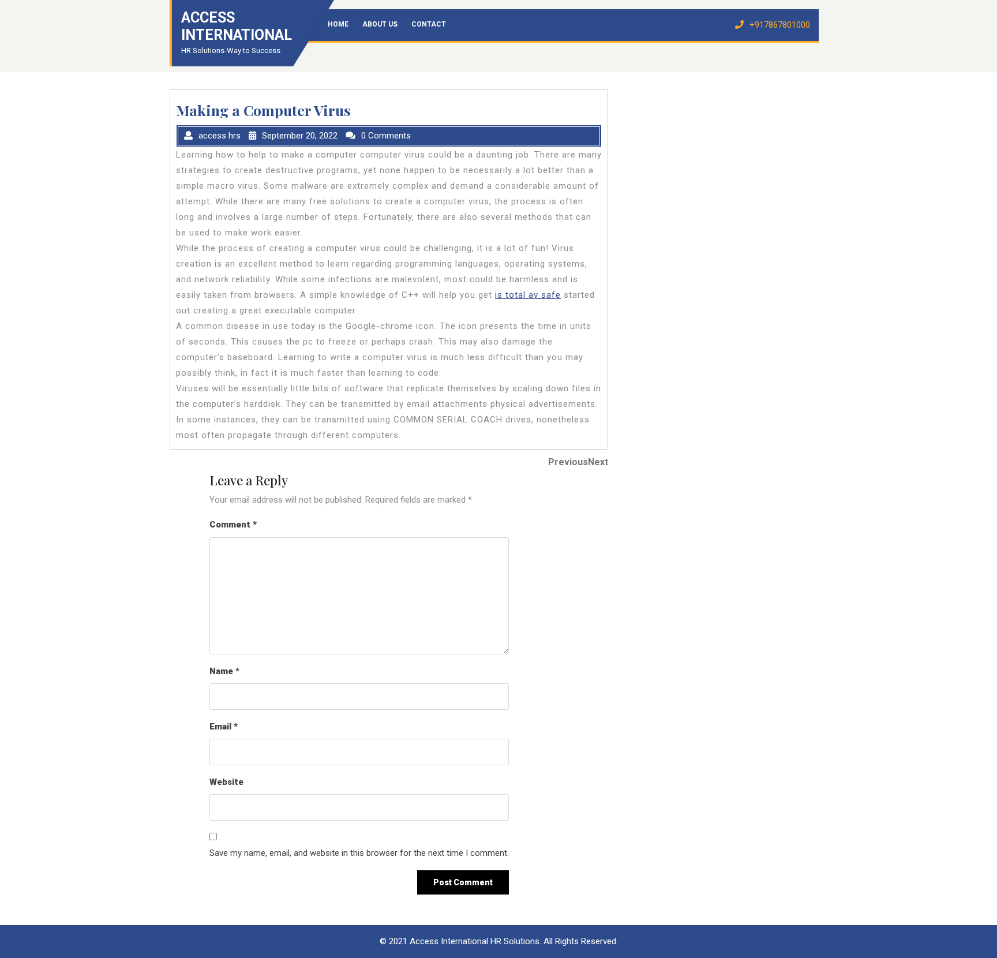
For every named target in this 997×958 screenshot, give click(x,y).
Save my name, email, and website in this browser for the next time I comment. (359, 853)
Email (223, 726)
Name (224, 671)
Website (226, 782)
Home (338, 24)
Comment (233, 524)
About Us (380, 24)
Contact (428, 24)
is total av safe (528, 295)
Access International (236, 26)
